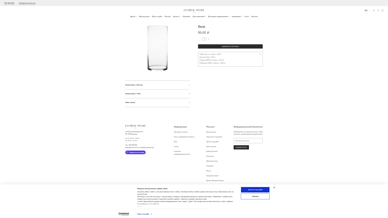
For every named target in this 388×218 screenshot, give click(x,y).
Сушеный (209, 166)
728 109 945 (9, 3)
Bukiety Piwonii (212, 151)
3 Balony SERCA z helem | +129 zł (211, 60)
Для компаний (198, 16)
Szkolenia (186, 16)
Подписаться (241, 147)
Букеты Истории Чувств (215, 180)
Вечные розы (144, 16)
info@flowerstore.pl (27, 3)
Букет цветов (211, 146)
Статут (176, 146)
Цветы (132, 16)
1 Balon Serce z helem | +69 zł (210, 54)
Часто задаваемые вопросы (184, 137)
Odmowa (255, 196)
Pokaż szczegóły (143, 214)
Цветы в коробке (212, 141)
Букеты (176, 16)
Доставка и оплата (181, 132)
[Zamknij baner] (274, 187)
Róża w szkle (157, 16)
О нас (246, 16)
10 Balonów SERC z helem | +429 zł (212, 63)
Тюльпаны (210, 156)
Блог (175, 141)
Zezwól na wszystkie (255, 190)
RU (366, 10)
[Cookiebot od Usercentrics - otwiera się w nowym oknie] (124, 214)
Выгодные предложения (218, 16)
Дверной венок (212, 161)
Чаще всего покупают (214, 137)
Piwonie (167, 16)
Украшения (236, 16)
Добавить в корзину (230, 46)
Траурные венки (212, 176)
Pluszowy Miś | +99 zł (207, 57)
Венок (208, 171)
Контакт (254, 16)
